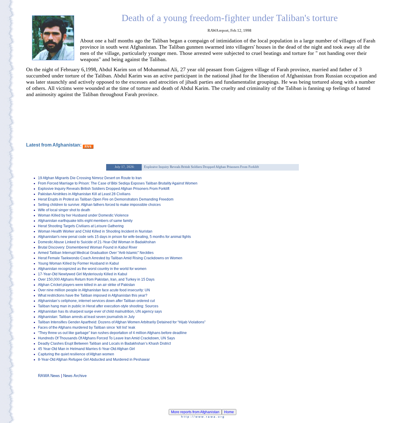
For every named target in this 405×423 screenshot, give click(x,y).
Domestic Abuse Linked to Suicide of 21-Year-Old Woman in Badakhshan (97, 242)
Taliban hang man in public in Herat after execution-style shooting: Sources (98, 306)
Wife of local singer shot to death (64, 210)
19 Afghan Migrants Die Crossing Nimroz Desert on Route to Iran (90, 178)
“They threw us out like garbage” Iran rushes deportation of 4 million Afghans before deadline (112, 333)
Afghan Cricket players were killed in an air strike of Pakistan (86, 285)
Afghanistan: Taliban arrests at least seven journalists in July (86, 317)
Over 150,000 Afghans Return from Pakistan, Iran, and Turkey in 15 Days (96, 279)
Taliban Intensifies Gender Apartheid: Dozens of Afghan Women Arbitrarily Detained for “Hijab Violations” (121, 322)
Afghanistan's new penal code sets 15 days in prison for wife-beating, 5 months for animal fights (114, 237)
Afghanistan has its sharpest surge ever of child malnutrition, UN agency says (100, 311)
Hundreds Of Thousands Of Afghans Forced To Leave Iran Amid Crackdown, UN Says (106, 338)
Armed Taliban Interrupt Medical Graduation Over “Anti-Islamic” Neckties (96, 253)
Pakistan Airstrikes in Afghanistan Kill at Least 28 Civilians (84, 194)
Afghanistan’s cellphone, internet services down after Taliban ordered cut (96, 301)
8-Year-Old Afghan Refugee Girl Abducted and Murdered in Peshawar (94, 359)
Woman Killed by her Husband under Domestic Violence (83, 215)
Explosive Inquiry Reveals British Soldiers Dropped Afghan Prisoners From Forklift (103, 189)
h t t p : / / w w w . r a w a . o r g (202, 416)
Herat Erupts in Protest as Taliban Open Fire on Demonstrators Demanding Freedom (105, 199)
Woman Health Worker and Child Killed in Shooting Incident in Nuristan (95, 231)
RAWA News (49, 375)
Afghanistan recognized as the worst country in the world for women (92, 269)
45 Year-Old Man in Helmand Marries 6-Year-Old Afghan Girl (86, 349)
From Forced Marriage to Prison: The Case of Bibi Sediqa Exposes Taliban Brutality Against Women (117, 183)
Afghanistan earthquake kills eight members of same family (85, 221)
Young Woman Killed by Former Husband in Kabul (78, 263)
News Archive (75, 375)
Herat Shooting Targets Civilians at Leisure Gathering (81, 226)
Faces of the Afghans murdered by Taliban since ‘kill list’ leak (86, 327)
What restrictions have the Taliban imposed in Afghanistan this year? (92, 295)
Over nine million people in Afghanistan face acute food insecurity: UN (94, 290)
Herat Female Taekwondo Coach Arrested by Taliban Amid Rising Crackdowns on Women (110, 258)
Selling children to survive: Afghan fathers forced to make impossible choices (99, 205)
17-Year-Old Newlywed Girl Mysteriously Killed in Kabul (82, 274)
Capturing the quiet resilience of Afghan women (76, 354)
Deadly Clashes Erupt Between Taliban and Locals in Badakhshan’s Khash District (104, 343)
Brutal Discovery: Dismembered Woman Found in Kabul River (87, 247)
